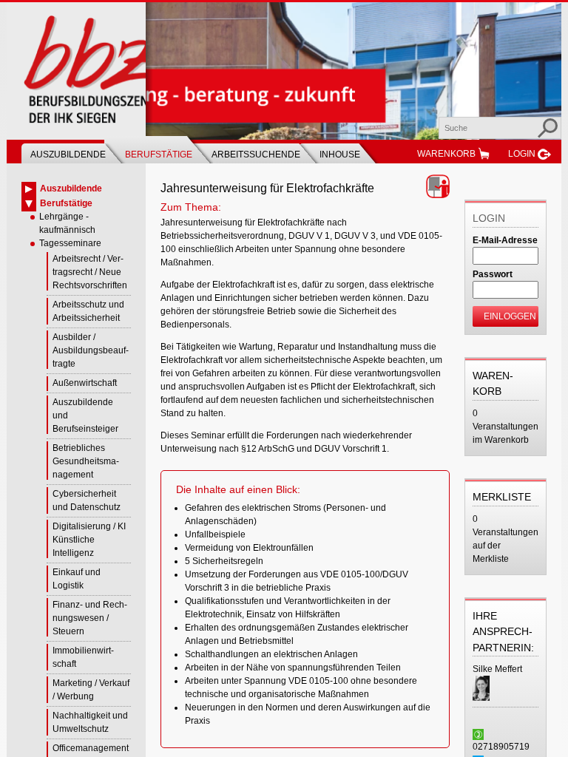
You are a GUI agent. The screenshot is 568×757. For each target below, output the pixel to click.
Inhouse (340, 154)
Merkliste (502, 497)
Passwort (493, 274)
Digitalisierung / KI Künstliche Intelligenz (89, 539)
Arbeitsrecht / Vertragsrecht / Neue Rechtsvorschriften (90, 272)
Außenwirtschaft (85, 383)
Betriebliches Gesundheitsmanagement (86, 461)
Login (521, 154)
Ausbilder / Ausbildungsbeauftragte (91, 350)
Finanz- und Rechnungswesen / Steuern (90, 618)
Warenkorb (446, 154)
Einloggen (510, 316)
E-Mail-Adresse (505, 240)
